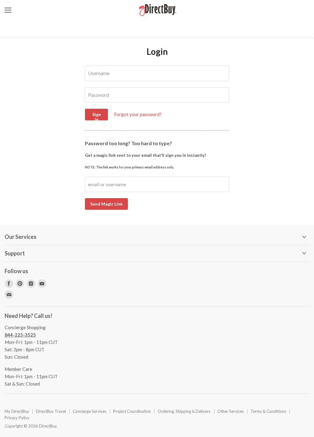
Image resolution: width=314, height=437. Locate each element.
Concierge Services (89, 411)
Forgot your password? (138, 114)
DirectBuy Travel (51, 411)
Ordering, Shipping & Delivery (184, 411)
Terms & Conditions (268, 411)
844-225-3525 (20, 334)
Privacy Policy (17, 417)
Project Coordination (132, 411)
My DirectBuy (17, 411)
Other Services (230, 411)
